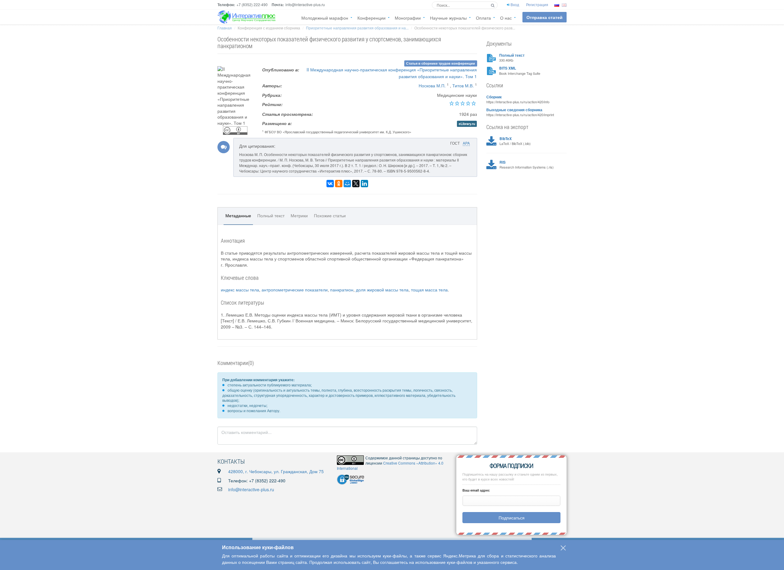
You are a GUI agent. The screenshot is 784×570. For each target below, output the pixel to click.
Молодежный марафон (324, 18)
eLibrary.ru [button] (467, 123)
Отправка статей (544, 17)
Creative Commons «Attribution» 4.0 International (390, 465)
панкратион (341, 290)
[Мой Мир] (347, 183)
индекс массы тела (240, 290)
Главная (224, 27)
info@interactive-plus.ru (251, 489)
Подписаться (512, 518)
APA (466, 143)
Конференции (371, 18)
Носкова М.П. (432, 85)
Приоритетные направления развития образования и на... (357, 27)
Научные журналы (448, 18)
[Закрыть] (563, 548)
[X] (356, 183)
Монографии (408, 18)
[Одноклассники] (338, 183)
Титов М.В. (463, 85)
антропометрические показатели (295, 290)
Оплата (483, 18)
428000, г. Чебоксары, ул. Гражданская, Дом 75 (276, 471)
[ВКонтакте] (330, 183)
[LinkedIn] (364, 183)
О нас (506, 18)
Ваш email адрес (476, 490)
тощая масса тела (429, 290)
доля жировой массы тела (382, 290)
